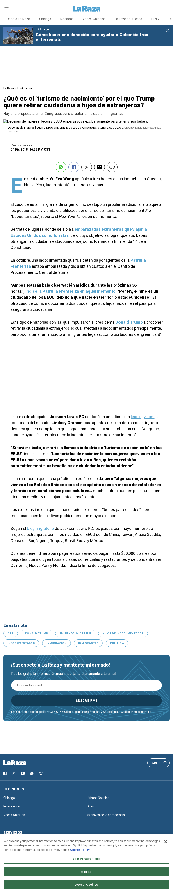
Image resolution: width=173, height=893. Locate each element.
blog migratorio (40, 528)
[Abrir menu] (6, 9)
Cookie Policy (80, 849)
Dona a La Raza (18, 19)
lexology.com (143, 416)
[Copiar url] (112, 167)
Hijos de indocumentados (122, 633)
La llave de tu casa (128, 19)
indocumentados (21, 643)
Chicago (45, 19)
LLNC (155, 19)
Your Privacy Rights (86, 858)
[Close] (166, 842)
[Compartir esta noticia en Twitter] (86, 167)
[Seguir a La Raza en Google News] (31, 773)
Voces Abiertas (94, 19)
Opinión (91, 806)
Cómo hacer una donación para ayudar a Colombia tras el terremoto (92, 37)
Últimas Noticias (97, 798)
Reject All (86, 871)
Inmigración (25, 88)
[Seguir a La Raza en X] (13, 773)
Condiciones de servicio (136, 711)
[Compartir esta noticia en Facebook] (73, 167)
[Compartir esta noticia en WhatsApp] (61, 167)
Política (117, 643)
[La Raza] (86, 9)
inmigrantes (88, 643)
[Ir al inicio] (21, 763)
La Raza (8, 88)
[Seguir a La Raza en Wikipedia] (40, 773)
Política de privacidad (87, 711)
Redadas (67, 19)
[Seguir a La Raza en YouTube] (22, 773)
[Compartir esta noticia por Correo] (99, 167)
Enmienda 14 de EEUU (75, 633)
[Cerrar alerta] (168, 31)
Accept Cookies (86, 884)
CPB (11, 633)
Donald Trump (36, 633)
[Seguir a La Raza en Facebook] (4, 773)
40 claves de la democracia (105, 815)
